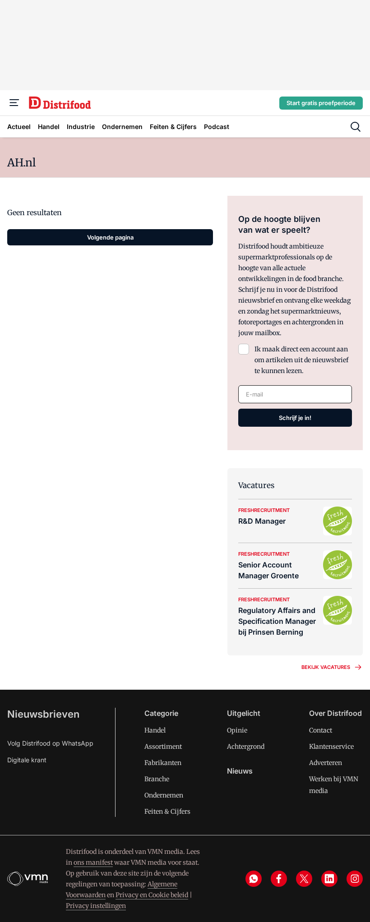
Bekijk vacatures (325, 667)
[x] (304, 879)
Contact (320, 730)
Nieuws (240, 770)
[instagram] (355, 879)
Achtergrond (245, 746)
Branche (156, 779)
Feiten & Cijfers (167, 811)
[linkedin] (329, 879)
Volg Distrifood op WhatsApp (50, 743)
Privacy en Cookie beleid (152, 895)
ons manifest (93, 862)
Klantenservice (331, 746)
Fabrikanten (162, 763)
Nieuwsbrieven (43, 714)
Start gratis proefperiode (321, 102)
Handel (155, 730)
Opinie (237, 730)
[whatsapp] (253, 879)
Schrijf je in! (295, 417)
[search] (355, 126)
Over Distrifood (335, 713)
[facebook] (279, 879)
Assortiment (163, 746)
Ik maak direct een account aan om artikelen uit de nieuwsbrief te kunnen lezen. (301, 360)
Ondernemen (163, 795)
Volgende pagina (110, 237)
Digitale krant (26, 760)
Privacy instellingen (96, 906)
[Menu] (14, 103)
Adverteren (325, 763)
